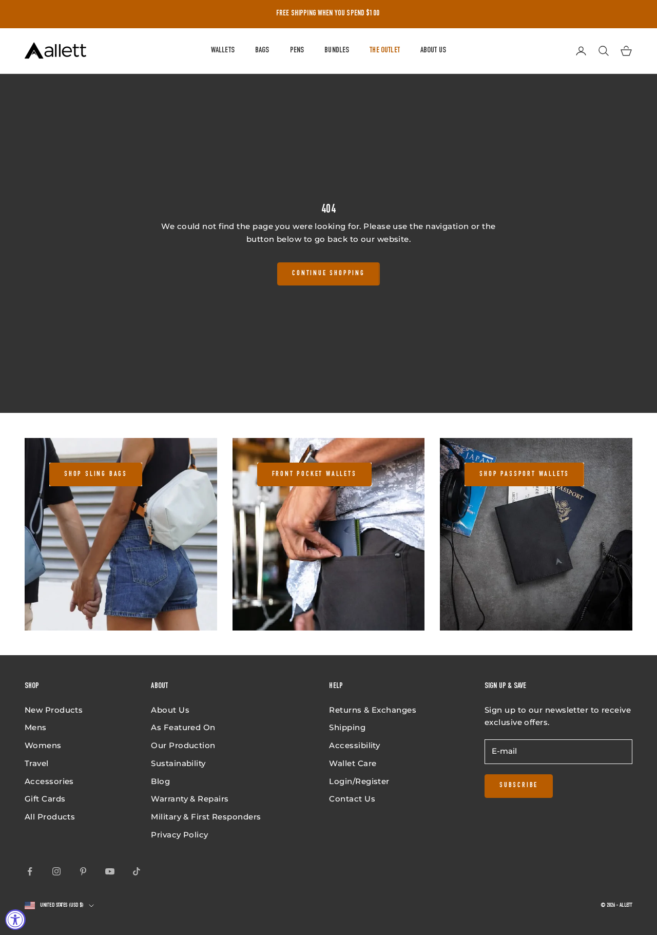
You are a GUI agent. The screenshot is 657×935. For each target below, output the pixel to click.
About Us (433, 50)
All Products (50, 817)
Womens (43, 745)
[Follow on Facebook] (30, 871)
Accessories (49, 781)
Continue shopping (328, 273)
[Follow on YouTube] (110, 871)
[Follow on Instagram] (56, 871)
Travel (37, 763)
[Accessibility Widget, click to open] (15, 919)
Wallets (223, 50)
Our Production (183, 745)
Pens (297, 50)
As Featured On (183, 727)
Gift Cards (45, 799)
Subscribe (518, 785)
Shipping (347, 727)
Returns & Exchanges (372, 710)
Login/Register (359, 781)
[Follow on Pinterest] (83, 871)
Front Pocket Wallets (314, 474)
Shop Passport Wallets (524, 474)
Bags (262, 50)
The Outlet (385, 50)
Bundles (336, 50)
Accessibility (354, 745)
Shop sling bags (95, 474)
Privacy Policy (179, 834)
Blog (160, 781)
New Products (54, 710)
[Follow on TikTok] (136, 871)
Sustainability (178, 763)
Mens (36, 727)
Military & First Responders (206, 817)
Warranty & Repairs (189, 799)
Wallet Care (352, 763)
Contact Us (352, 799)
